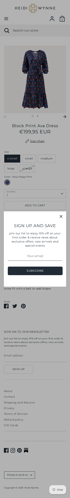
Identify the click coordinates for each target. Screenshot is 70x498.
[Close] (61, 216)
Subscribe (35, 270)
